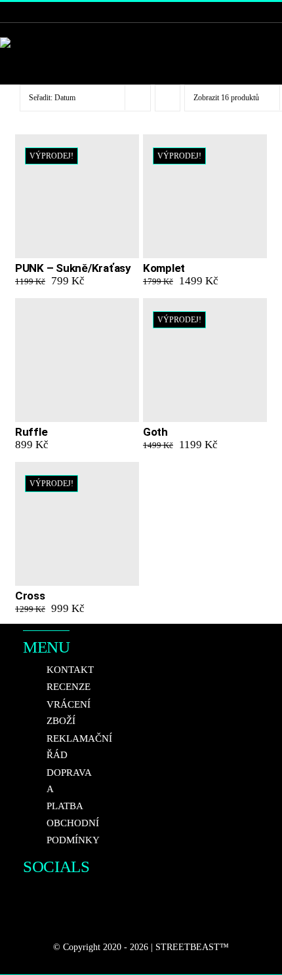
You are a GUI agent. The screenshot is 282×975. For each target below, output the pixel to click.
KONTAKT (70, 669)
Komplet (164, 268)
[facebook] (28, 895)
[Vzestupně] (167, 98)
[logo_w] (21, 43)
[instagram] (52, 895)
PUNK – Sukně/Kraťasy (73, 268)
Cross (30, 595)
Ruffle (31, 431)
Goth (155, 431)
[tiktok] (28, 921)
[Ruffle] (77, 360)
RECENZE (69, 686)
